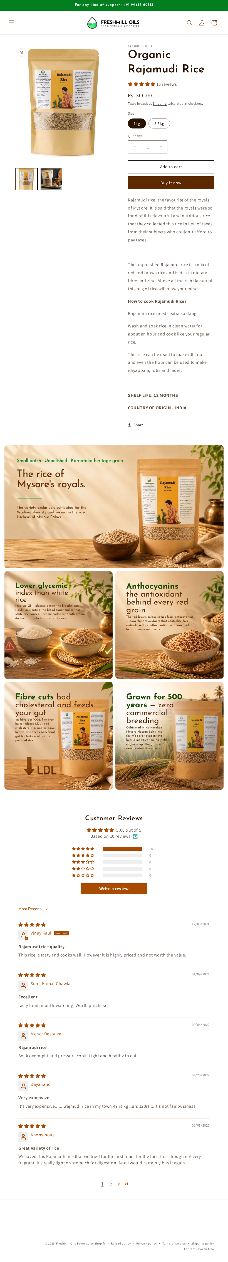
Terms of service (174, 1243)
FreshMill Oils (66, 1243)
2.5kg (159, 123)
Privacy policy (146, 1243)
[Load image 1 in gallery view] (26, 179)
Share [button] (138, 424)
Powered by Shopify (91, 1243)
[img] (32, 925)
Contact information (199, 1249)
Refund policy (121, 1243)
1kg (137, 123)
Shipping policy (202, 1243)
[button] (12, 23)
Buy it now (171, 182)
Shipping (160, 103)
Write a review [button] (113, 889)
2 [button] (111, 1184)
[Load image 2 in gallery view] (51, 179)
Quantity (135, 135)
